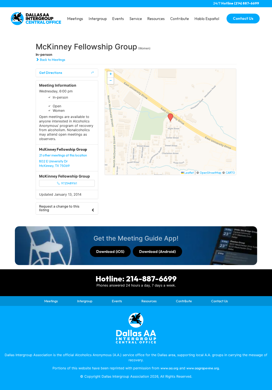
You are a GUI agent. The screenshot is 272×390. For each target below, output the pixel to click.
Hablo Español (206, 18)
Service (135, 18)
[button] (169, 114)
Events (118, 18)
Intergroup (98, 18)
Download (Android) (157, 251)
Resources (156, 18)
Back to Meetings (52, 59)
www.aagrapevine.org (202, 368)
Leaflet (189, 173)
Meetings (75, 18)
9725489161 (69, 183)
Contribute (179, 18)
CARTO (230, 173)
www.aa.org (169, 368)
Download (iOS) (110, 251)
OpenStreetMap (210, 173)
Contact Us (219, 301)
